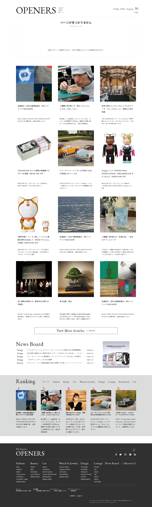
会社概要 (35, 489)
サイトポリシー (54, 489)
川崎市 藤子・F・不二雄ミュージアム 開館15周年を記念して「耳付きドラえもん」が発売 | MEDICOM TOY (34, 240)
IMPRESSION (47, 476)
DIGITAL (83, 476)
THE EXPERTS (35, 474)
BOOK (96, 479)
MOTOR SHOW (47, 472)
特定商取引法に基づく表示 (23, 490)
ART (95, 474)
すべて (46, 382)
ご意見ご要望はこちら (59, 490)
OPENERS (36, 10)
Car (74, 382)
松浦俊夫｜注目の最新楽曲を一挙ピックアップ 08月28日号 (33, 107)
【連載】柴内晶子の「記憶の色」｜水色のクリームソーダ (117, 238)
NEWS (18, 472)
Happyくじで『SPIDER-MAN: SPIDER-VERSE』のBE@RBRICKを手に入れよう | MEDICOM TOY (117, 173)
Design (101, 382)
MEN (17, 467)
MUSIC (96, 476)
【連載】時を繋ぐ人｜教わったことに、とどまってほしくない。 (75, 107)
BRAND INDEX (21, 481)
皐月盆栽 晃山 (66, 301)
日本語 (72, 496)
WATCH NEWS (64, 467)
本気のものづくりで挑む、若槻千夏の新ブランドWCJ (75, 414)
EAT (95, 469)
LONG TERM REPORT (50, 474)
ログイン (18, 489)
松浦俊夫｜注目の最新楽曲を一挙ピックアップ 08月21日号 (75, 238)
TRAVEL (96, 467)
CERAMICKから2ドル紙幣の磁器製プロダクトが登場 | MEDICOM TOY (34, 172)
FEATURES (19, 476)
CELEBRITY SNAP (22, 479)
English (79, 496)
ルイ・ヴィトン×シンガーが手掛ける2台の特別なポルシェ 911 (76, 172)
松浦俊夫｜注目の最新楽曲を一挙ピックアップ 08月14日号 (117, 302)
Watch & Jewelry (87, 382)
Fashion (56, 382)
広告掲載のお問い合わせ (43, 490)
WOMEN (19, 469)
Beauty (66, 382)
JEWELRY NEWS (65, 469)
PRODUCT (84, 472)
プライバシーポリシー (74, 489)
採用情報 (73, 490)
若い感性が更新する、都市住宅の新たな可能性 (33, 302)
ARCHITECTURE (86, 474)
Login (136, 12)
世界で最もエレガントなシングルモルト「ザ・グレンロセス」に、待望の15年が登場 (117, 109)
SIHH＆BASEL (64, 474)
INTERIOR (84, 469)
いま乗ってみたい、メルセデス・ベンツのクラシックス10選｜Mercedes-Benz (125, 414)
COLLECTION (20, 474)
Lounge (111, 382)
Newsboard (124, 382)
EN (63, 12)
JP (59, 12)
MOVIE (96, 472)
